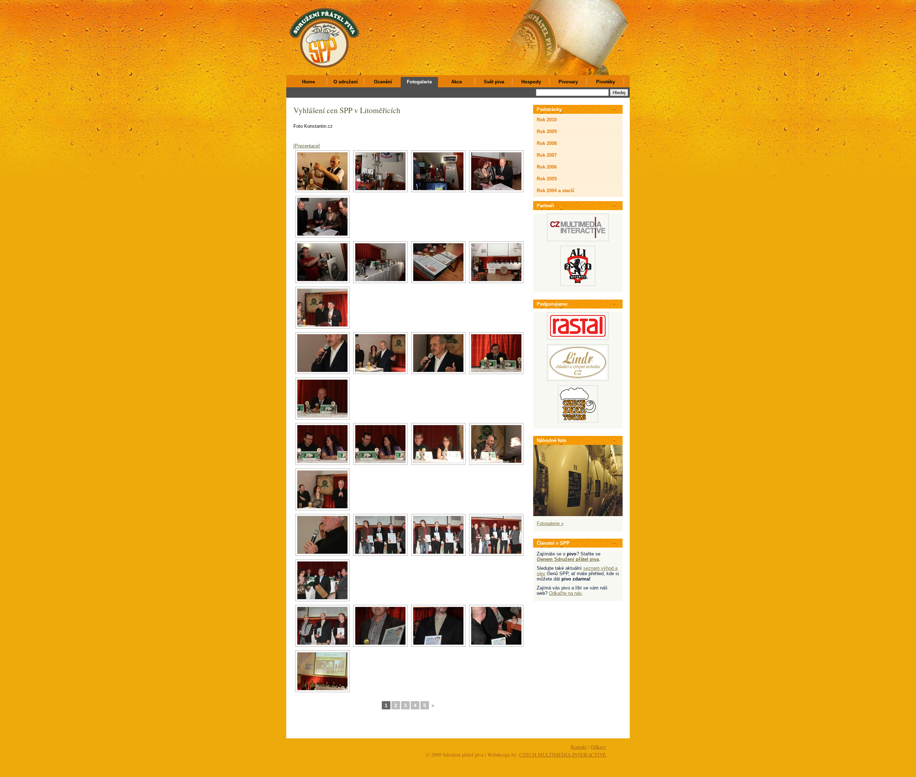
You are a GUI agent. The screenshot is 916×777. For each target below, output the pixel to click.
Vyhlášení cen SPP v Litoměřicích (346, 110)
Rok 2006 (547, 167)
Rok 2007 (547, 155)
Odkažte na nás (565, 593)
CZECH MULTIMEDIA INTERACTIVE (562, 754)
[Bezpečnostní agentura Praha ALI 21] (577, 284)
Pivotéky (605, 81)
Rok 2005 (547, 178)
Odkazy (598, 746)
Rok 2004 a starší (555, 190)
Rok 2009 (547, 131)
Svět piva (494, 81)
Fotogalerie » (550, 523)
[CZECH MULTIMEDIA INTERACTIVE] (578, 239)
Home (308, 81)
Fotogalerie (419, 81)
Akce (456, 81)
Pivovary (568, 81)
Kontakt (579, 746)
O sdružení (345, 81)
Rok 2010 (547, 119)
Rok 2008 (547, 143)
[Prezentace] (306, 146)
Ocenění (383, 81)
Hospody (531, 81)
